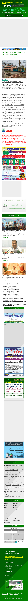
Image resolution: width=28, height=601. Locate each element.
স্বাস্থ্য (15, 518)
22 (18, 539)
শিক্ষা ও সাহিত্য (8, 522)
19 (11, 539)
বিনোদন (6, 520)
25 (8, 541)
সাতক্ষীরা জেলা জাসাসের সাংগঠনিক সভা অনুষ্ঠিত (14, 482)
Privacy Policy (5, 596)
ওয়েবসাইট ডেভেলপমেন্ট (13, 594)
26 (11, 541)
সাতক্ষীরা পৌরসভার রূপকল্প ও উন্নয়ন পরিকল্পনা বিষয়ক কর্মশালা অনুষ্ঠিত (13, 284)
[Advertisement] (14, 33)
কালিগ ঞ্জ (16, 509)
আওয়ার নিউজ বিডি (8, 556)
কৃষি (15, 516)
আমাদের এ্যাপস (12, 593)
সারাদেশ (6, 516)
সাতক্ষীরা (16, 503)
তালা (6, 505)
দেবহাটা (6, 507)
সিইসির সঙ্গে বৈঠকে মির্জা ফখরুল (9, 288)
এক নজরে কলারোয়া (19, 593)
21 (15, 539)
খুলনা (6, 512)
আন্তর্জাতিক (16, 507)
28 (15, 541)
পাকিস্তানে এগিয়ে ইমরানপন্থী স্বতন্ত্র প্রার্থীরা (17, 209)
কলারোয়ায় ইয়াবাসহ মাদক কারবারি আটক (13, 480)
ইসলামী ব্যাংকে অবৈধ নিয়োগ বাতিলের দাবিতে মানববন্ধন (13, 298)
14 (15, 537)
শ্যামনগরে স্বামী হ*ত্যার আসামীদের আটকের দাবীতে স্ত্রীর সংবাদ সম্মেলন (14, 302)
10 (6, 537)
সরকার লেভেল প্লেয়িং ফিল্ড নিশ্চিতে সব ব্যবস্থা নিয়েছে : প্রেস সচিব (14, 292)
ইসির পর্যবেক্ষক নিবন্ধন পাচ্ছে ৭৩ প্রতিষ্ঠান (10, 300)
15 (18, 537)
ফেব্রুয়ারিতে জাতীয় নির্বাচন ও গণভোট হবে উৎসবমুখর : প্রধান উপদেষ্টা (14, 296)
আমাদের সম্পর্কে (5, 593)
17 (6, 539)
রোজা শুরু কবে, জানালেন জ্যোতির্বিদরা (10, 286)
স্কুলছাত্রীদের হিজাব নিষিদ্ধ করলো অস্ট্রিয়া (10, 294)
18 (8, 539)
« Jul (5, 546)
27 (13, 541)
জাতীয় (6, 514)
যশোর (15, 512)
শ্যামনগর (7, 509)
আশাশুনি (15, 505)
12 (11, 537)
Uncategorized (11, 200)
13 (13, 537)
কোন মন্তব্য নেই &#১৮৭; (19, 200)
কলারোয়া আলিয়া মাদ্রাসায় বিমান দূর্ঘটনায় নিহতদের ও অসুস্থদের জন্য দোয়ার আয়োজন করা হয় (14, 305)
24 (6, 541)
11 (8, 537)
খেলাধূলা (6, 518)
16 (22, 537)
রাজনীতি (15, 514)
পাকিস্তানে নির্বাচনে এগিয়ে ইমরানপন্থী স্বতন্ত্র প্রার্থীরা (13, 205)
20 (13, 539)
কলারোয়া (7, 503)
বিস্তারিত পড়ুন (5, 237)
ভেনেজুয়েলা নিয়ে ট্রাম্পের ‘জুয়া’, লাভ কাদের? (11, 291)
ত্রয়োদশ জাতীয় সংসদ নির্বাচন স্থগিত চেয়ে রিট (11, 289)
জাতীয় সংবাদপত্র (5, 594)
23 (22, 539)
